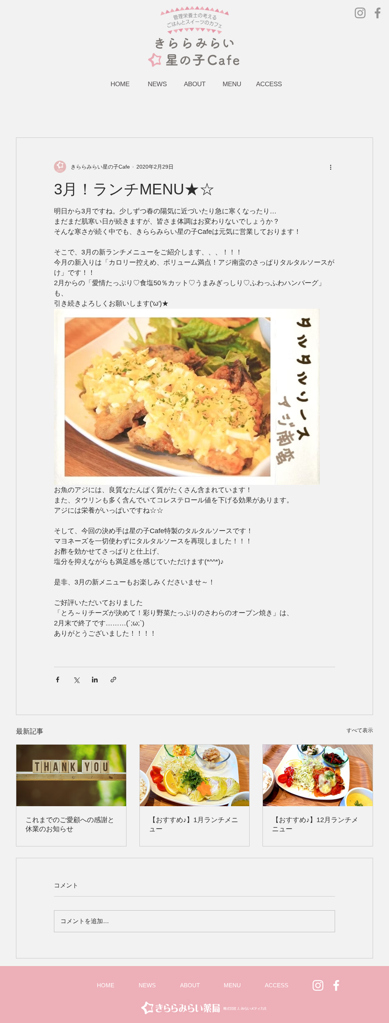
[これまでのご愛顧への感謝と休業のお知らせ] (71, 775)
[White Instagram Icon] (318, 985)
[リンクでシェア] (113, 679)
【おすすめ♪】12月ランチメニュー (315, 824)
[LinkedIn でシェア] (94, 679)
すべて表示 (359, 730)
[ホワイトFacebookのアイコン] (336, 985)
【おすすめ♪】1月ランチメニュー (193, 824)
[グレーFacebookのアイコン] (377, 13)
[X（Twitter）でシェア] (76, 679)
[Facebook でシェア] (57, 679)
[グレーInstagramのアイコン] (360, 13)
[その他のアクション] (330, 166)
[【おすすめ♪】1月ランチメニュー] (195, 775)
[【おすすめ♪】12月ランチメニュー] (318, 775)
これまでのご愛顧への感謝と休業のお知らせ (69, 824)
